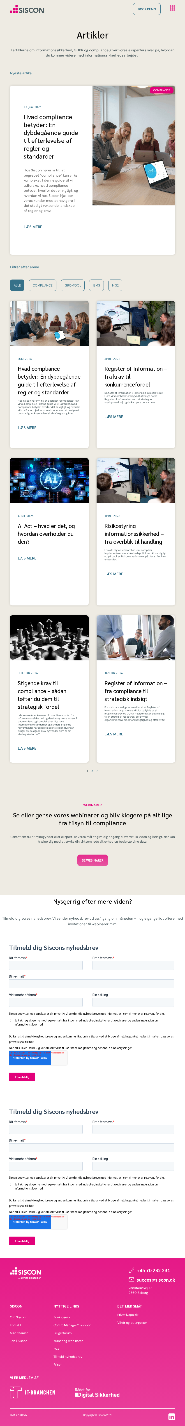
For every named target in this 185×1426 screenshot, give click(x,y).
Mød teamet (19, 1333)
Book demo (61, 1317)
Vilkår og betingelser (132, 1323)
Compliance (43, 285)
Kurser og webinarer (68, 1341)
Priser (57, 1364)
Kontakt (15, 1325)
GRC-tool (73, 285)
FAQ (56, 1349)
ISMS (96, 285)
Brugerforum (62, 1333)
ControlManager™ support (72, 1325)
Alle (17, 285)
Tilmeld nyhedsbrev (67, 1357)
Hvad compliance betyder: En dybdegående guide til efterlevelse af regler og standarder (51, 136)
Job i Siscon (18, 1341)
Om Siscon (17, 1317)
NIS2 (115, 285)
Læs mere (33, 227)
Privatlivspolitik (128, 1315)
